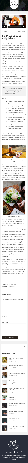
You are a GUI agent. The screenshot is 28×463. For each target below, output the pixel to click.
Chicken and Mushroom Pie (16, 365)
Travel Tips (13, 284)
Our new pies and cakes (15, 418)
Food (8, 284)
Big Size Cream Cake (14, 380)
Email (3, 310)
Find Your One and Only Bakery (17, 403)
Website (4, 316)
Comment (5, 322)
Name (4, 304)
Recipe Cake (11, 286)
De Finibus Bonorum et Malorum (17, 373)
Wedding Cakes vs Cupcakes (16, 411)
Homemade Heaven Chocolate (16, 426)
